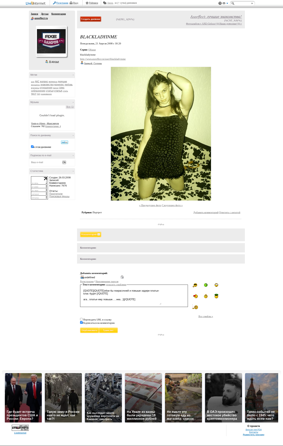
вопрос (44, 81)
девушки (62, 81)
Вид (225, 3)
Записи (34, 14)
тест (33, 93)
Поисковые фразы (59, 196)
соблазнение (38, 90)
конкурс (59, 84)
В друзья (54, 61)
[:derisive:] (206, 296)
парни (56, 88)
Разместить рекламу (253, 434)
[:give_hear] (195, 296)
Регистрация (62, 3)
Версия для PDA (254, 429)
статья (58, 90)
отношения (46, 87)
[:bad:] (206, 285)
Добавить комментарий (206, 212)
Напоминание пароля (106, 281)
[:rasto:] (195, 307)
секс (61, 87)
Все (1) (70, 106)
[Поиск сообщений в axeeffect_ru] (64, 142)
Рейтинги (93, 3)
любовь (68, 84)
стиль (65, 91)
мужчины (35, 88)
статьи (50, 90)
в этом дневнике (42, 147)
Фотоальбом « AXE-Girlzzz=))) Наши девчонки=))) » (214, 23)
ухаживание (46, 94)
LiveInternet (36, 4)
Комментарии (58, 14)
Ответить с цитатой (229, 212)
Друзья (45, 14)
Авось (110, 3)
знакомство (47, 84)
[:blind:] (195, 285)
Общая (92, 49)
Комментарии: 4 (53, 126)
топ (38, 94)
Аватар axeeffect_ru (51, 41)
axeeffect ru (32, 18)
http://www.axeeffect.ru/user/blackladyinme (103, 58)
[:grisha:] (216, 296)
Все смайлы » (205, 316)
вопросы (53, 81)
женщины (35, 85)
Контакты (253, 432)
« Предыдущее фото (150, 205)
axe (32, 82)
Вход (75, 3)
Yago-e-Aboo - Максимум (45, 123)
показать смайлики (116, 284)
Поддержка (220, 3)
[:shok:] (216, 285)
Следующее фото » (172, 205)
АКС (37, 81)
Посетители (56, 193)
